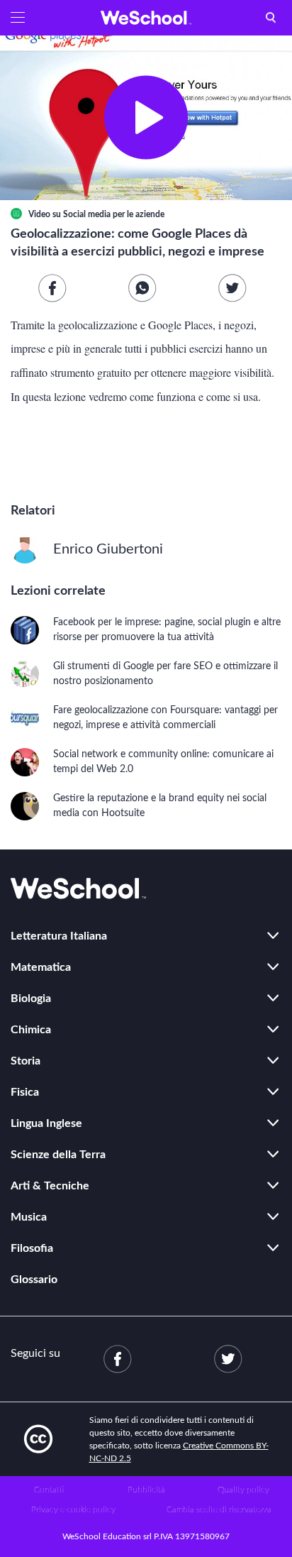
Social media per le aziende (113, 214)
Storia (25, 1061)
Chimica (31, 1029)
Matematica (41, 967)
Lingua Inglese (46, 1123)
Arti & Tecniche (50, 1186)
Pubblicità (146, 1489)
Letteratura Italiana (59, 936)
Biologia (31, 998)
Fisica (25, 1092)
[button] (17, 17)
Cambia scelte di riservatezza (219, 1509)
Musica (29, 1217)
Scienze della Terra (58, 1154)
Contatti (49, 1489)
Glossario (34, 1279)
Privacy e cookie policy (73, 1509)
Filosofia (32, 1248)
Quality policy (243, 1489)
